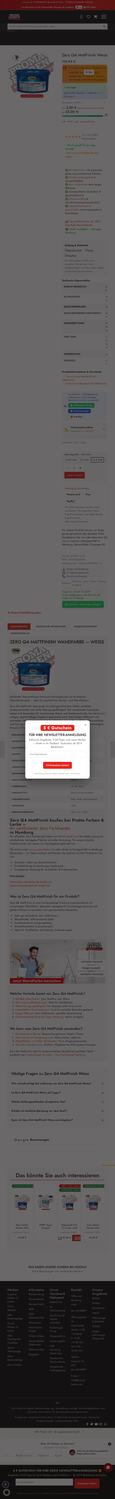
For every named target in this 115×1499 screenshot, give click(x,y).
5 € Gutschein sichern (57, 765)
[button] (6, 1492)
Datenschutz (75, 773)
